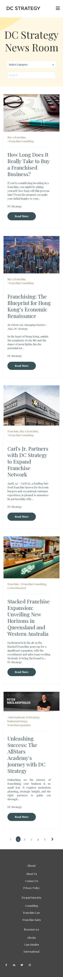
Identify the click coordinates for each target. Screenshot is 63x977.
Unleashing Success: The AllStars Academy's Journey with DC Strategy (26, 754)
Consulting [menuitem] (31, 905)
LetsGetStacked (16, 588)
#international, (16, 717)
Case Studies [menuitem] (31, 944)
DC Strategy (14, 206)
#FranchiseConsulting (20, 141)
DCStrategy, (33, 717)
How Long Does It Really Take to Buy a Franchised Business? (28, 164)
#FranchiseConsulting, (33, 584)
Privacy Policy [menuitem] (31, 888)
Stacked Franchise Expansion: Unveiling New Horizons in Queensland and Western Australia (28, 617)
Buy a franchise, (16, 137)
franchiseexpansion (19, 725)
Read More (22, 216)
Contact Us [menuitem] (31, 881)
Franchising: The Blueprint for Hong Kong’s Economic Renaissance (29, 306)
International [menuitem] (31, 951)
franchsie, (13, 431)
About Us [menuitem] (31, 874)
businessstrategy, (17, 721)
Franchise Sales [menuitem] (31, 919)
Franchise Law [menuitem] (31, 912)
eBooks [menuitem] (31, 937)
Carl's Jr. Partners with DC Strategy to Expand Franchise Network (27, 461)
